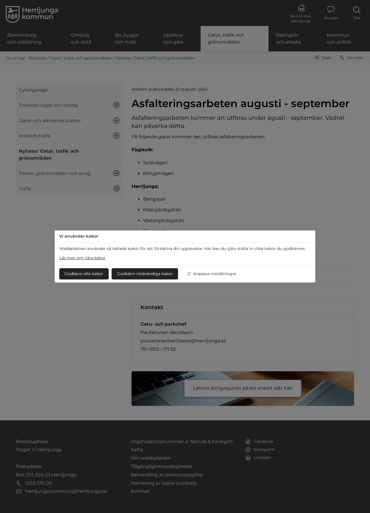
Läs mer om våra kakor (82, 257)
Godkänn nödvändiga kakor (145, 273)
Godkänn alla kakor (83, 273)
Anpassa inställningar (214, 273)
